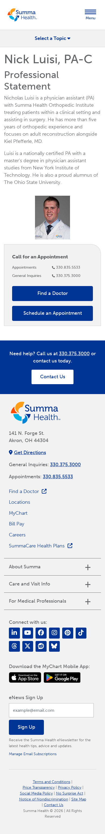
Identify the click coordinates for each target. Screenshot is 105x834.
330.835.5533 (68, 267)
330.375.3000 (68, 275)
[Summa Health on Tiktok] (81, 633)
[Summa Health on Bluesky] (54, 646)
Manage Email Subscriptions (33, 753)
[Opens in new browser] (25, 677)
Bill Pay (16, 524)
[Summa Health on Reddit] (41, 646)
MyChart (18, 513)
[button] (90, 15)
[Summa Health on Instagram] (54, 633)
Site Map (78, 799)
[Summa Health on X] (27, 646)
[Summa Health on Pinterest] (67, 633)
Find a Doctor (52, 293)
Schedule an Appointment (52, 313)
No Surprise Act (69, 793)
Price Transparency (39, 787)
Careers (17, 535)
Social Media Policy (36, 793)
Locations (19, 502)
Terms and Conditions (51, 781)
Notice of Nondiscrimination (43, 799)
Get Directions (30, 452)
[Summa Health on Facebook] (41, 633)
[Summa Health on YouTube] (27, 633)
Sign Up (26, 727)
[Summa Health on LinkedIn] (14, 633)
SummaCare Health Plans (37, 546)
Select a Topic (50, 38)
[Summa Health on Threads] (14, 646)
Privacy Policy (69, 787)
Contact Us (52, 377)
